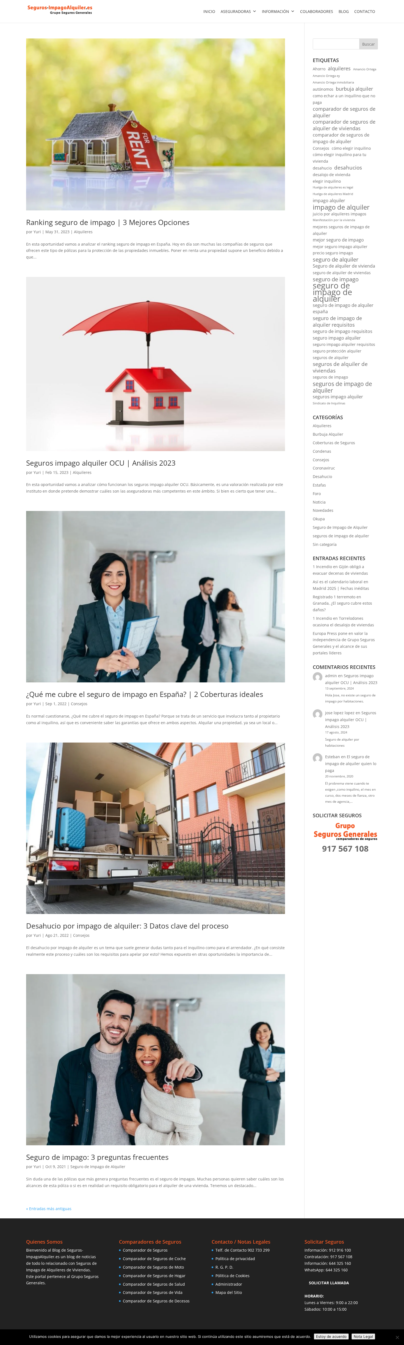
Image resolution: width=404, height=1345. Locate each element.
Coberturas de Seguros (334, 442)
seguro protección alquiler (337, 351)
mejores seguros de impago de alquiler (341, 230)
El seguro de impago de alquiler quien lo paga (350, 763)
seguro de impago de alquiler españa (343, 308)
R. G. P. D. (224, 1267)
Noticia (319, 502)
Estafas (319, 485)
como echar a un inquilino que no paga (344, 99)
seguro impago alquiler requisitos (344, 344)
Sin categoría (325, 544)
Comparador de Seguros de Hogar (154, 1275)
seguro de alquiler (335, 259)
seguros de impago (330, 377)
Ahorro (319, 68)
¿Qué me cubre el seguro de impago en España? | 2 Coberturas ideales (144, 694)
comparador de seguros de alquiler (344, 112)
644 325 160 (340, 1263)
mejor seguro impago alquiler (340, 246)
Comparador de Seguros (145, 1250)
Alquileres (83, 231)
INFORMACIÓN (275, 11)
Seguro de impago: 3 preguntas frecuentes (97, 1157)
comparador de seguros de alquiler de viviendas (344, 125)
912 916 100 (340, 1250)
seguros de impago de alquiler (342, 387)
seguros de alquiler (330, 357)
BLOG (344, 11)
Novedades (323, 510)
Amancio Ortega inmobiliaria (333, 82)
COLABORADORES (316, 11)
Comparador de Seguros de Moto (153, 1267)
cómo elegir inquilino (351, 148)
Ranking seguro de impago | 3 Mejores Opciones (107, 222)
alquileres (339, 68)
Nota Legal (363, 1336)
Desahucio (322, 476)
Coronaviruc (324, 468)
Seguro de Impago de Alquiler (97, 1166)
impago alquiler (329, 201)
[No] (397, 1337)
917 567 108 (341, 1256)
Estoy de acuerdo (331, 1336)
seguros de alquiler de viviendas (340, 367)
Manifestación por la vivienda (334, 220)
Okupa (319, 518)
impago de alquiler (341, 207)
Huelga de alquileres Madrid (333, 194)
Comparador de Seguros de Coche (154, 1258)
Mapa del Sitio (228, 1292)
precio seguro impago (333, 252)
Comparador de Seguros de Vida (152, 1292)
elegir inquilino (327, 181)
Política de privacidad (235, 1258)
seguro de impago (336, 279)
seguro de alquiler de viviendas (342, 272)
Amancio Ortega (364, 69)
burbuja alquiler (354, 89)
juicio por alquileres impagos (339, 213)
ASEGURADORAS (236, 11)
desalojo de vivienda (331, 174)
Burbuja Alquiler (328, 434)
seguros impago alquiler (338, 397)
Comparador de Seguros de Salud (154, 1284)
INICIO (209, 11)
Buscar (368, 44)
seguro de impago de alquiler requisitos (337, 321)
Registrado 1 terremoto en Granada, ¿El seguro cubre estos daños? (342, 603)
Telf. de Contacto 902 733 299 (242, 1250)
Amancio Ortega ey (326, 76)
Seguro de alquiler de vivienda (344, 266)
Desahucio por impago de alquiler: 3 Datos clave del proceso (127, 926)
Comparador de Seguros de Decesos (156, 1301)
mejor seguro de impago (338, 240)
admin (331, 675)
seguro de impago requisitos (342, 331)
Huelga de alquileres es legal (333, 187)
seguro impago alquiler (337, 338)
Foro (317, 493)
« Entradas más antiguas (48, 1208)
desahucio (322, 168)
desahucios (348, 168)
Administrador (228, 1284)
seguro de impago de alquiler (332, 292)
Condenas (322, 451)
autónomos (323, 89)
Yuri (37, 231)
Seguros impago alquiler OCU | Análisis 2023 (101, 463)
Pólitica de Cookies (232, 1275)
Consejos (79, 703)
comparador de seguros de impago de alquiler (341, 138)
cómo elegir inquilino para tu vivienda (339, 158)
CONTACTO (364, 11)
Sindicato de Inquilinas (329, 403)
